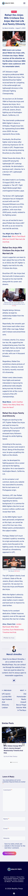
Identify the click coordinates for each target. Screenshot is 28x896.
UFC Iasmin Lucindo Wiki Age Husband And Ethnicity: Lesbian (7, 699)
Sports (14, 12)
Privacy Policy (20, 877)
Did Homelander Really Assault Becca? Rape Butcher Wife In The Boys (21, 700)
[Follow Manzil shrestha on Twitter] (14, 680)
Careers (15, 880)
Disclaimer (21, 880)
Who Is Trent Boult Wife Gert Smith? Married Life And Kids (13, 239)
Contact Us (13, 877)
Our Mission (8, 881)
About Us (6, 877)
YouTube (14, 305)
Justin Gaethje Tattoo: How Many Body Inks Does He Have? (13, 405)
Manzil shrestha (9, 28)
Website (6, 838)
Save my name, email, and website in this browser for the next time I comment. (14, 846)
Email (6, 829)
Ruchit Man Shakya (11, 756)
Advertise (22, 878)
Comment (7, 790)
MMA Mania (16, 571)
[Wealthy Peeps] (8, 3)
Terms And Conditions (17, 881)
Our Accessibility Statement (11, 878)
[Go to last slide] (4, 744)
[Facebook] (14, 893)
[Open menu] (24, 3)
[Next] (23, 744)
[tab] (10, 762)
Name (6, 819)
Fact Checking (8, 880)
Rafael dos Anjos (8, 638)
